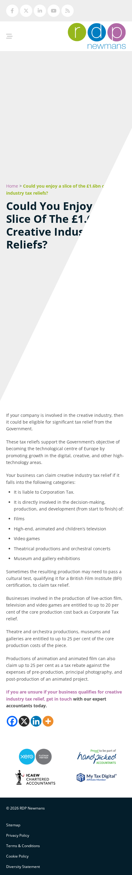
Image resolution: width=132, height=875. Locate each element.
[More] (48, 721)
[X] (24, 721)
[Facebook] (12, 721)
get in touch (59, 699)
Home (12, 186)
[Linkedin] (36, 721)
